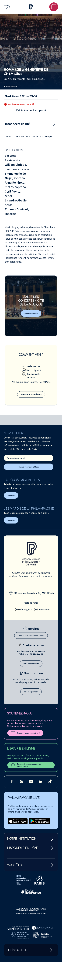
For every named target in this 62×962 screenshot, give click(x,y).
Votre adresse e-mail (16, 458)
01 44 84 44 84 (36, 654)
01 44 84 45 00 (38, 651)
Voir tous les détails (31, 394)
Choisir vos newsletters (28, 467)
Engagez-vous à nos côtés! (28, 733)
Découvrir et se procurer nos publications (29, 765)
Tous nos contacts (31, 663)
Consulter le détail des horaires (31, 635)
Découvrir (11, 495)
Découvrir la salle (31, 313)
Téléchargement (31, 692)
